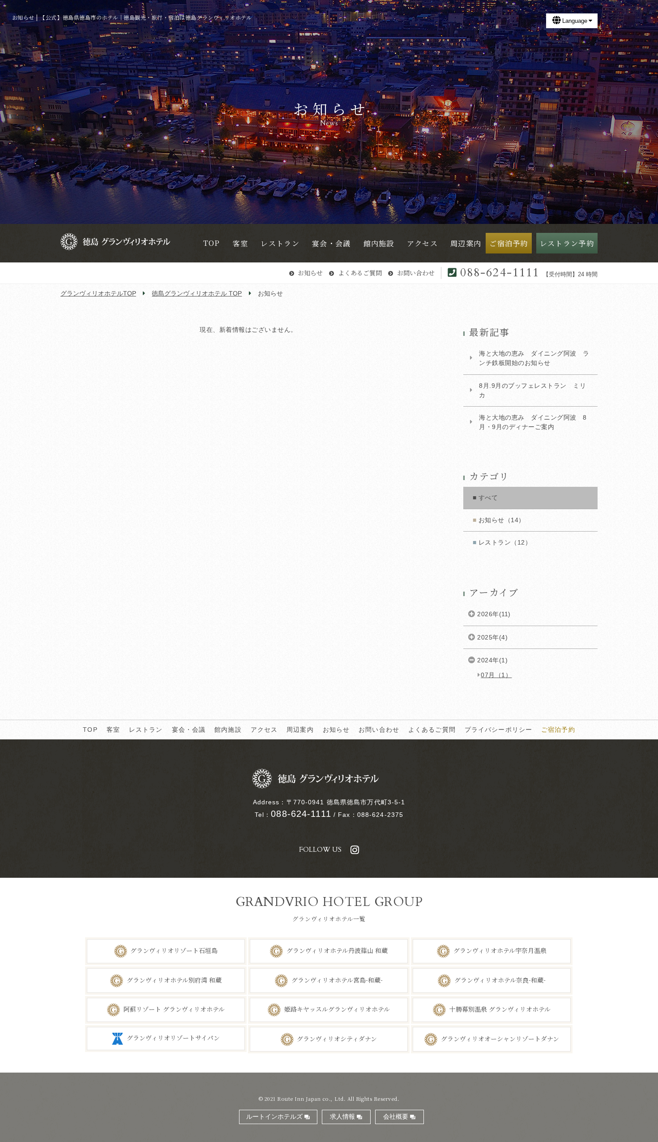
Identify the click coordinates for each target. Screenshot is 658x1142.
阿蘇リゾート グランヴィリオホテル (174, 1009)
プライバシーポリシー (498, 729)
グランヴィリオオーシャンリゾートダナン (500, 1038)
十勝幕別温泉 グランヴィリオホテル (500, 1009)
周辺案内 (300, 729)
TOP (90, 729)
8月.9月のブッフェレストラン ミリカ (532, 390)
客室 (113, 729)
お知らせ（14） (502, 520)
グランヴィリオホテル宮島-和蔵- (337, 979)
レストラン (146, 729)
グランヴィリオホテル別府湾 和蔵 (174, 979)
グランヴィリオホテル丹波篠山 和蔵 (337, 950)
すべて (488, 497)
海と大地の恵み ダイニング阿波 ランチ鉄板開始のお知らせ (534, 358)
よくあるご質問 (360, 272)
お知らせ (310, 272)
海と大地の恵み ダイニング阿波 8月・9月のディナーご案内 (533, 422)
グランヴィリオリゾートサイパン (173, 1037)
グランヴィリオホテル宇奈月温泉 (500, 950)
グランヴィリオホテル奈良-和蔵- (500, 979)
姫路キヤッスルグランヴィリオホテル (337, 1009)
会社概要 (395, 1116)
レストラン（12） (505, 542)
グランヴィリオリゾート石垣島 (174, 950)
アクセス (264, 729)
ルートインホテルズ (274, 1116)
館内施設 (228, 729)
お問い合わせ (416, 272)
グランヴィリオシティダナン (337, 1038)
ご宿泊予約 (558, 729)
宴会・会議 (189, 729)
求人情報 (342, 1116)
